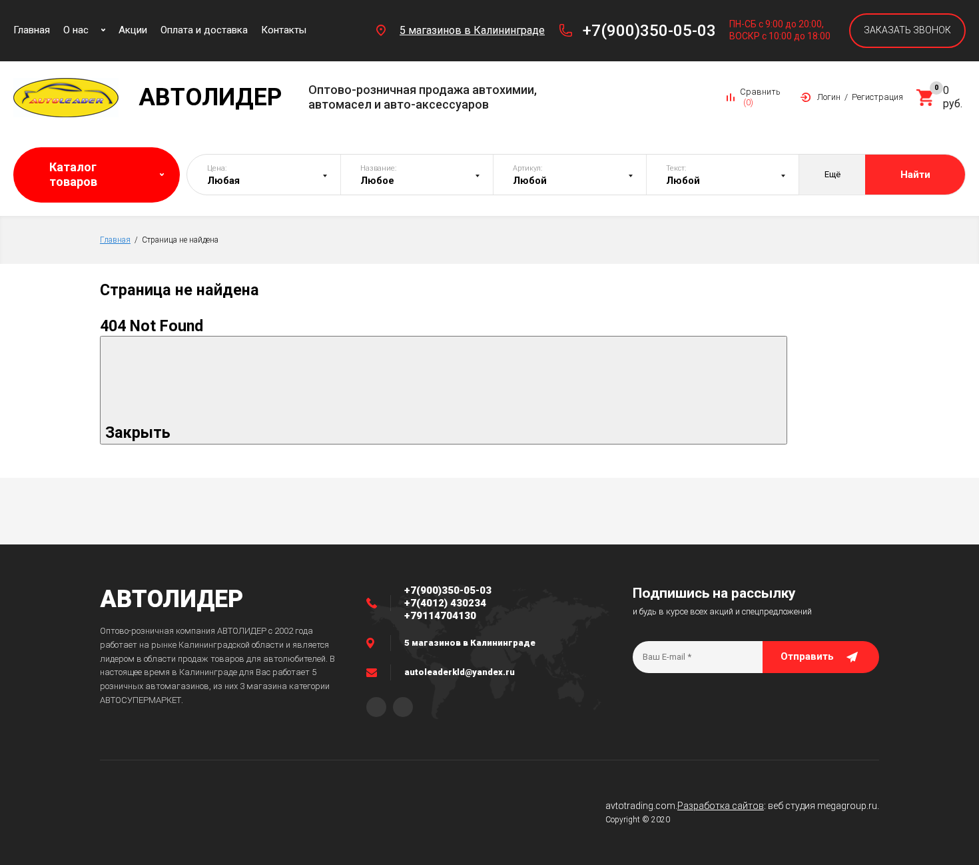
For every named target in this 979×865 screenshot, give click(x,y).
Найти (915, 175)
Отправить (807, 656)
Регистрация (877, 97)
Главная (115, 240)
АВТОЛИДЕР (171, 599)
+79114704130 (440, 616)
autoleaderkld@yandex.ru (459, 672)
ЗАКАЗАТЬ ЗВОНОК (907, 30)
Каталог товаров (73, 174)
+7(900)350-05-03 (649, 30)
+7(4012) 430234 (445, 603)
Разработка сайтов (720, 805)
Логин (828, 97)
